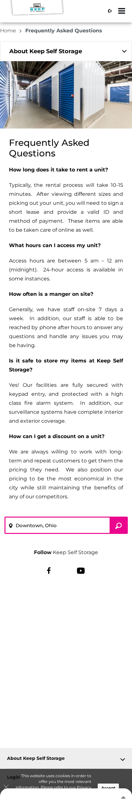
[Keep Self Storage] (37, 14)
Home (8, 31)
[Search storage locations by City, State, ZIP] (108, 11)
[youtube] (81, 570)
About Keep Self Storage (36, 758)
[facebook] (49, 570)
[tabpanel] (66, 51)
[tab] (66, 51)
